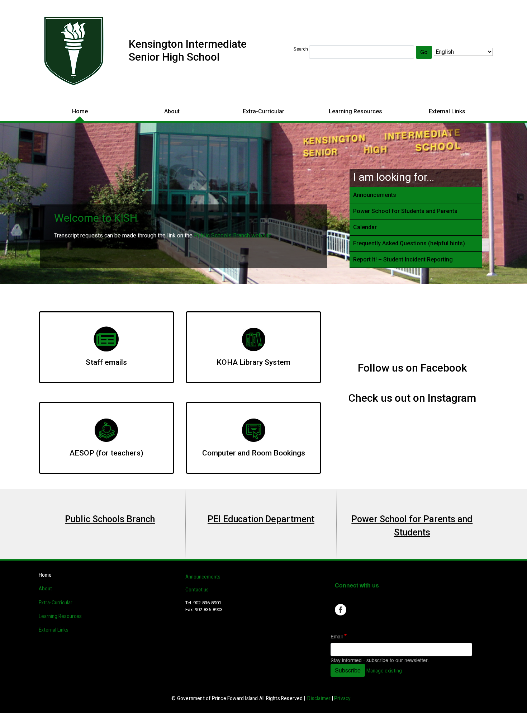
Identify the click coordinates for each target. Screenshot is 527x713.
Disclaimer (319, 698)
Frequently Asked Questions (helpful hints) (409, 243)
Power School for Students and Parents (405, 211)
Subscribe (348, 670)
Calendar (365, 227)
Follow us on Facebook (412, 368)
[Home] (75, 51)
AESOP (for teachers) (106, 453)
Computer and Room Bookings (253, 453)
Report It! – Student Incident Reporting (403, 259)
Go (424, 52)
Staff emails (106, 362)
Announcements (374, 195)
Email (337, 636)
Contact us (197, 589)
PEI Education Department (261, 519)
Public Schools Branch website (233, 235)
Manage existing (384, 671)
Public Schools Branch (110, 519)
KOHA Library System (253, 362)
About (172, 111)
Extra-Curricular (263, 111)
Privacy (342, 698)
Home (80, 111)
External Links (447, 111)
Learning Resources (355, 111)
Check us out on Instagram (412, 398)
